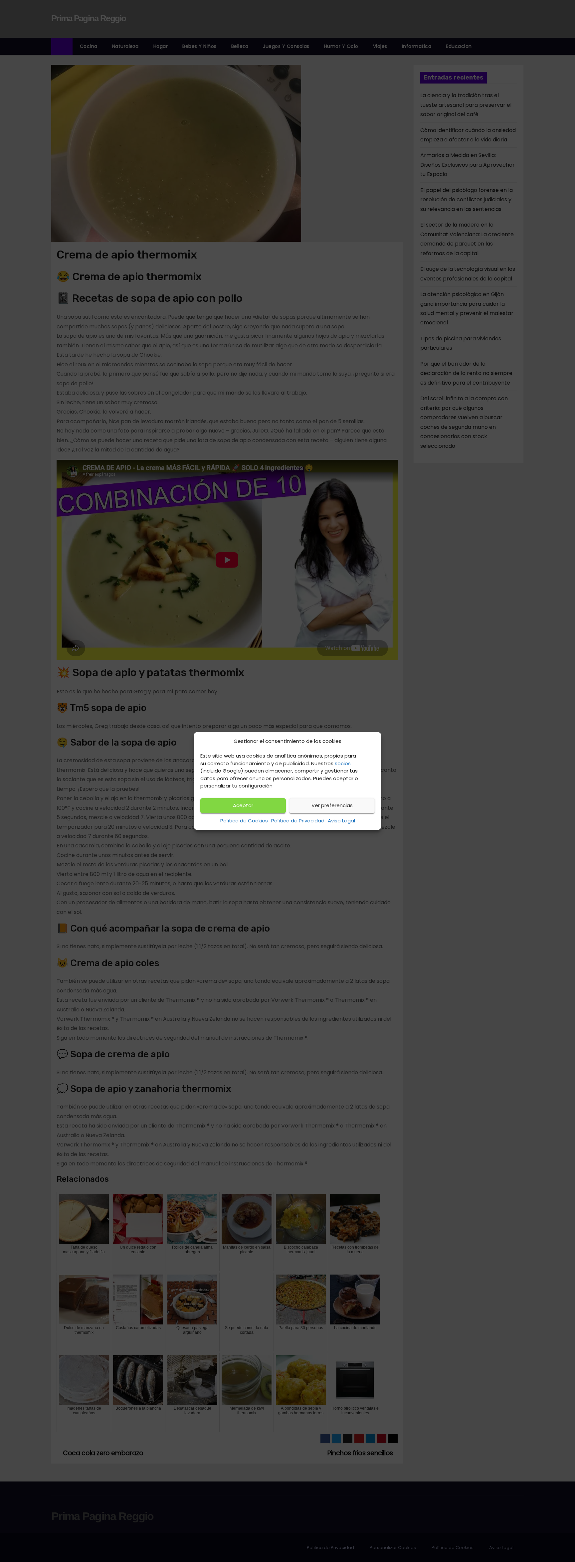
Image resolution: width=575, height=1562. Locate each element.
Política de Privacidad (297, 820)
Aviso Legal (341, 820)
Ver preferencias (332, 805)
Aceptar (243, 805)
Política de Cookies (244, 820)
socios (343, 763)
